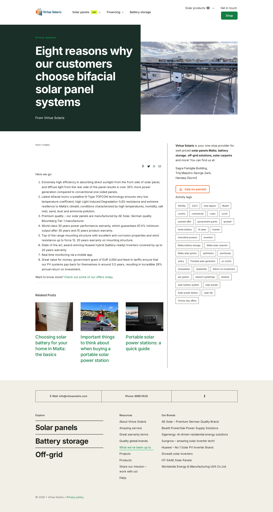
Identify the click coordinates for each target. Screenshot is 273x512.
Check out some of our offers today (88, 277)
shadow (225, 277)
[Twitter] (149, 166)
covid (224, 213)
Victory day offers (187, 300)
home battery (185, 229)
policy (181, 261)
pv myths (226, 261)
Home (38, 145)
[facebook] (204, 396)
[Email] (160, 166)
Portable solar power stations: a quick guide (143, 342)
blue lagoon (210, 205)
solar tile (208, 292)
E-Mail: (54, 396)
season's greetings (205, 277)
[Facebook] (143, 166)
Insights (46, 145)
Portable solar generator (202, 261)
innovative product (187, 237)
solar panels (211, 284)
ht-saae (202, 229)
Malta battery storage (189, 245)
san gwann (183, 277)
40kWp (182, 205)
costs (212, 213)
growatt (228, 221)
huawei (216, 229)
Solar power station (188, 292)
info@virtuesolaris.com (73, 396)
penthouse (225, 253)
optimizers (208, 253)
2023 (195, 205)
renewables (184, 269)
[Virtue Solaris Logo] (48, 9)
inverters (208, 237)
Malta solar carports (217, 245)
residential (201, 269)
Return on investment (224, 269)
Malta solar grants (187, 253)
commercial (197, 213)
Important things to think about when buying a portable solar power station (98, 348)
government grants (207, 221)
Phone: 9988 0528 (136, 396)
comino (181, 213)
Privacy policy (75, 497)
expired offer (184, 221)
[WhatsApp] (154, 166)
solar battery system (188, 284)
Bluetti (225, 205)
